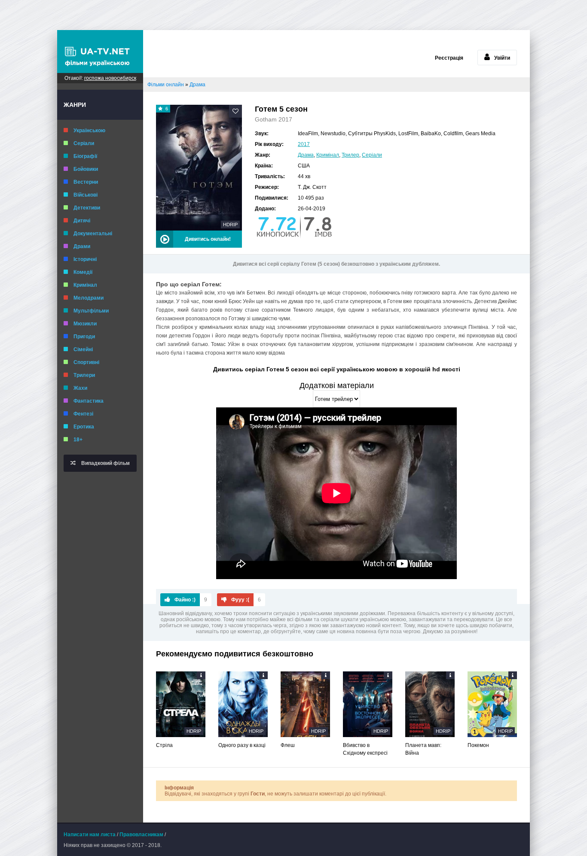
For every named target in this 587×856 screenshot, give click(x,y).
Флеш (288, 745)
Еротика (83, 427)
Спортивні (86, 362)
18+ (78, 440)
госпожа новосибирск (110, 78)
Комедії (82, 272)
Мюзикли (85, 324)
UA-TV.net (100, 51)
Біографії (85, 156)
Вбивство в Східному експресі (365, 749)
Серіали (83, 143)
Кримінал (85, 285)
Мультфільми (91, 311)
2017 (304, 144)
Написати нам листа (90, 835)
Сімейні (83, 349)
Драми (81, 246)
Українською (89, 130)
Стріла (164, 745)
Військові (85, 195)
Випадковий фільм (105, 463)
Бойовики (85, 169)
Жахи (80, 388)
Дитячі (81, 221)
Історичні (85, 259)
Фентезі (83, 414)
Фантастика (88, 401)
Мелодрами (88, 298)
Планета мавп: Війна (423, 749)
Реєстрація (449, 58)
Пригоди (84, 337)
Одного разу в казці (242, 745)
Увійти (502, 58)
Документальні (92, 234)
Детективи (86, 208)
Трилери (84, 375)
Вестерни (85, 182)
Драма (306, 155)
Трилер (350, 155)
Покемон (478, 745)
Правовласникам (141, 835)
